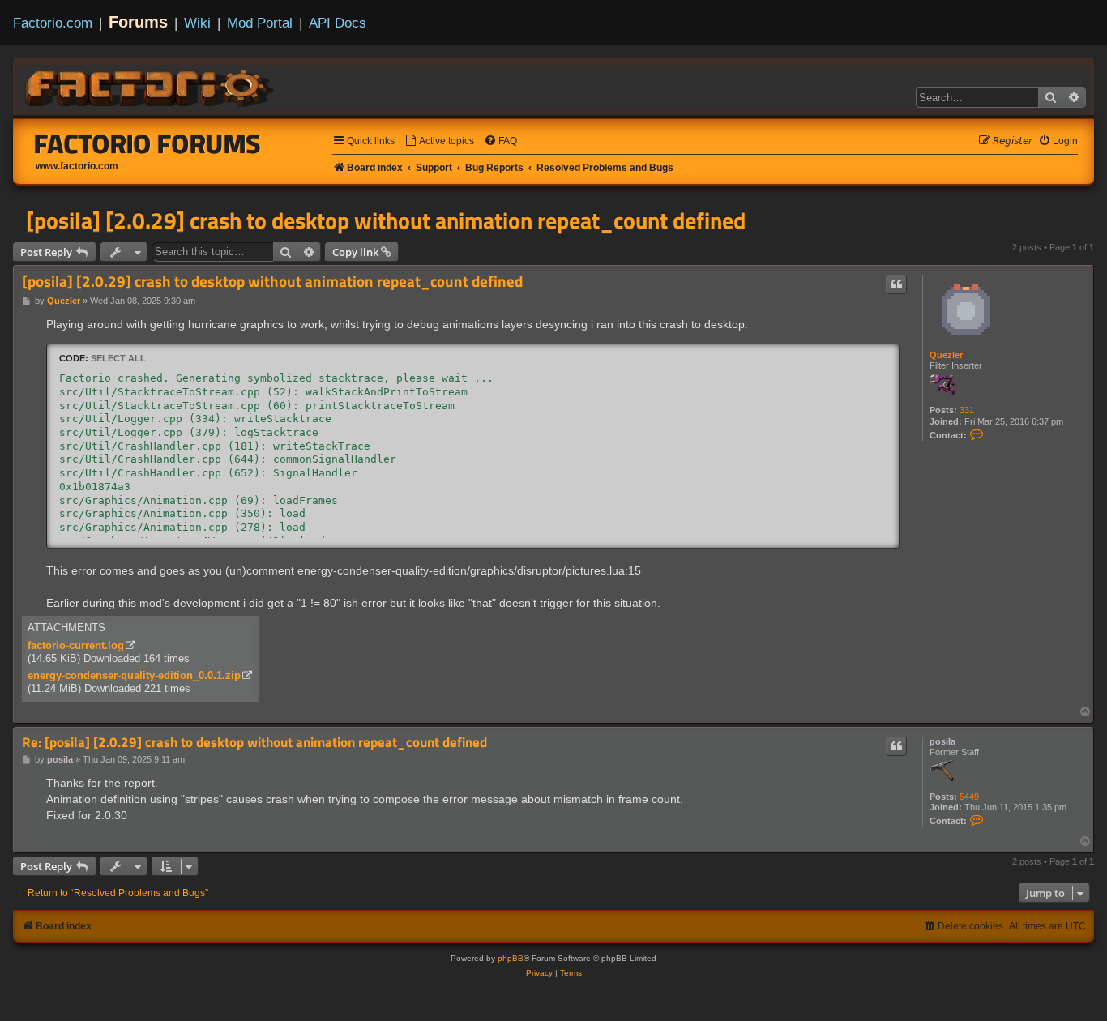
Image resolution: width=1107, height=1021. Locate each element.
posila (942, 741)
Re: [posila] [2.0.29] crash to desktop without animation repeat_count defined (254, 742)
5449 (969, 796)
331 (967, 410)
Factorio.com (52, 22)
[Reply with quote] (896, 284)
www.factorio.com (77, 166)
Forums (138, 22)
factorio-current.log (76, 645)
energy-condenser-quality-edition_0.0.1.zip (134, 675)
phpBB (511, 958)
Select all (118, 358)
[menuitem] (439, 141)
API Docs (337, 22)
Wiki (197, 22)
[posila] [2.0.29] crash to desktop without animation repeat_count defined (386, 220)
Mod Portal (260, 22)
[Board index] (150, 85)
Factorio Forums (147, 143)
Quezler (946, 355)
